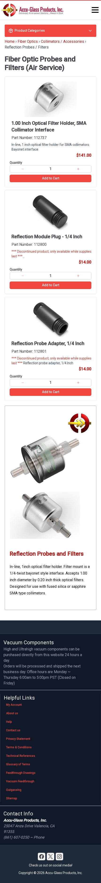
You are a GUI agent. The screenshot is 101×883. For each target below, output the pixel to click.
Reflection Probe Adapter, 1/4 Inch (48, 343)
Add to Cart (50, 178)
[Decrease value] (23, 169)
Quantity (16, 162)
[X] (50, 856)
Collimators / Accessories (62, 41)
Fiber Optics (28, 41)
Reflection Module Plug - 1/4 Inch (47, 236)
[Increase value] (78, 169)
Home (10, 41)
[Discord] (41, 856)
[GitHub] (59, 856)
